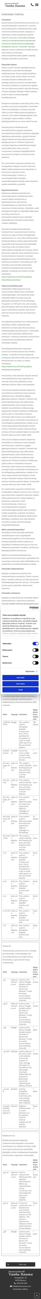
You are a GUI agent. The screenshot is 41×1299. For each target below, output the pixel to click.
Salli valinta (20, 684)
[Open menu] (36, 4)
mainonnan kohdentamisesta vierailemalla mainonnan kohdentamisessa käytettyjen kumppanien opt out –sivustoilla (18, 43)
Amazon (14, 1051)
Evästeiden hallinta (20, 1289)
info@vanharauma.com (21, 1286)
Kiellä (21, 690)
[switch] (36, 650)
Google (14, 722)
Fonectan (17, 23)
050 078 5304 (22, 1283)
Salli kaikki (20, 678)
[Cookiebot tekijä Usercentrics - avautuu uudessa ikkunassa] (29, 607)
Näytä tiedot (30, 671)
